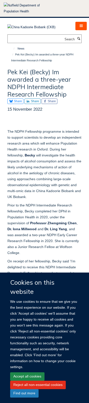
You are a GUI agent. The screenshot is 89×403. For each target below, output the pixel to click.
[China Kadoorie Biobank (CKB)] (31, 25)
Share (17, 101)
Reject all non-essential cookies (38, 385)
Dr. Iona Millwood (22, 229)
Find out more (24, 393)
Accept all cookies (27, 376)
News (21, 48)
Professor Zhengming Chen (53, 223)
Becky (30, 155)
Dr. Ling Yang (55, 229)
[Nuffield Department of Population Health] (28, 8)
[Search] (78, 39)
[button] (81, 26)
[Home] (11, 48)
